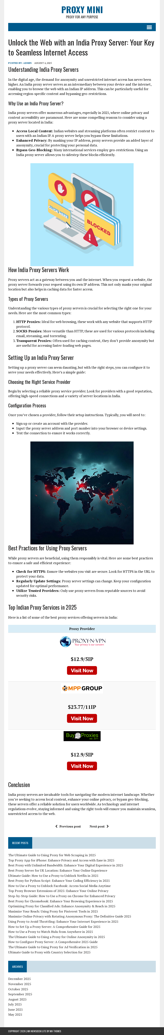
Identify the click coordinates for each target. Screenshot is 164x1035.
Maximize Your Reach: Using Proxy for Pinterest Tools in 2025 (53, 911)
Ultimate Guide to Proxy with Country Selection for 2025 (49, 952)
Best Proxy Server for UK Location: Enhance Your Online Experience (57, 870)
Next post (97, 826)
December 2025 (19, 979)
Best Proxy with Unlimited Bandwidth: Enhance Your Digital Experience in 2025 (65, 865)
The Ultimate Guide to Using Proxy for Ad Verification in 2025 (53, 947)
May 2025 (15, 1014)
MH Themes (55, 1031)
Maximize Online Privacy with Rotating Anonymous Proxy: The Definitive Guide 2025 (69, 916)
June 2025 (15, 1009)
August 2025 (17, 999)
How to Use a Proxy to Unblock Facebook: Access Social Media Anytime (59, 886)
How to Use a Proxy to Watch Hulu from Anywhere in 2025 (50, 931)
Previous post (70, 826)
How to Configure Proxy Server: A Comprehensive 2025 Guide (53, 942)
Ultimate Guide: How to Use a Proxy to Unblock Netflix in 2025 (53, 875)
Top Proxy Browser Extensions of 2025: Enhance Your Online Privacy (58, 891)
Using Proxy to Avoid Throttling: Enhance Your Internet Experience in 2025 (63, 921)
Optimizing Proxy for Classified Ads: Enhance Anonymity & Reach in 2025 (61, 906)
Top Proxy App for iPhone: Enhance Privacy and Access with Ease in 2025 (61, 860)
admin (27, 62)
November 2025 (19, 984)
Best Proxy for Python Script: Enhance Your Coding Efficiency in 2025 (59, 880)
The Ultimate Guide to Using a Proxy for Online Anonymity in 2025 (56, 937)
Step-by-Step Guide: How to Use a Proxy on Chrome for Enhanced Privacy (61, 896)
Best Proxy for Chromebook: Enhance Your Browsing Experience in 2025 (60, 901)
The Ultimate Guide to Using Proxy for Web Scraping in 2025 (52, 855)
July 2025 (15, 1004)
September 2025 (20, 994)
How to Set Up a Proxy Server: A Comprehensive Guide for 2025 (54, 926)
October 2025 (18, 989)
